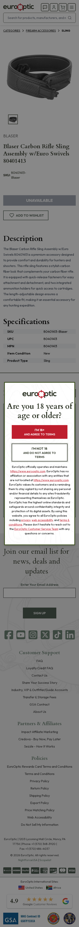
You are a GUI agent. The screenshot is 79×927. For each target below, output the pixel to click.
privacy (25, 520)
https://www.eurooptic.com (27, 471)
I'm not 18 (39, 452)
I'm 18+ (39, 432)
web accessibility (42, 520)
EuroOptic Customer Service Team (36, 529)
